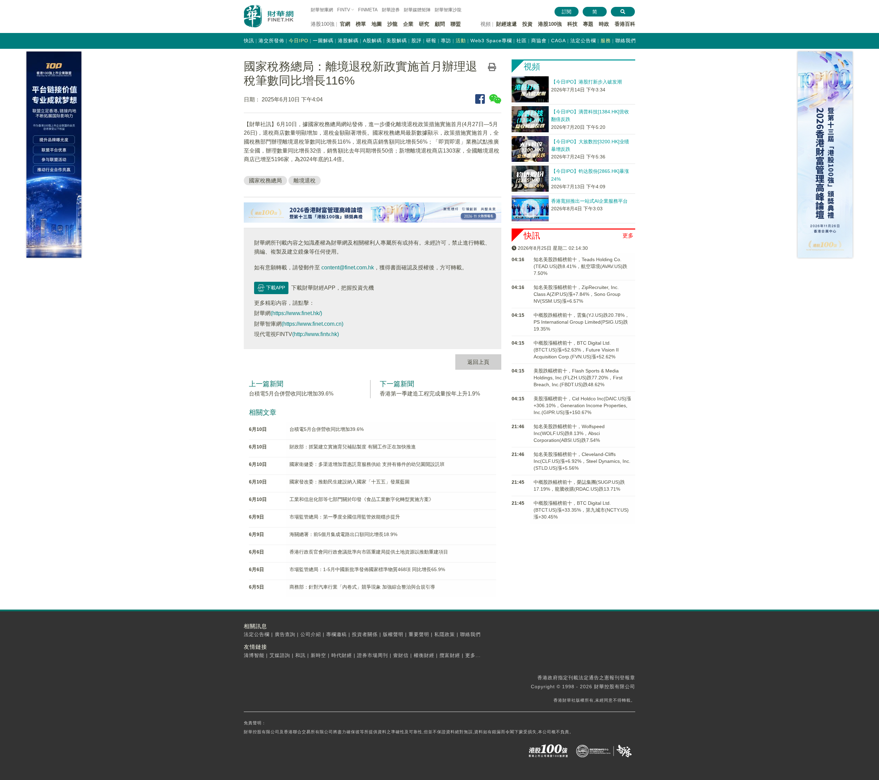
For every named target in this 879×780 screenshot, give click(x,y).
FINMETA (368, 9)
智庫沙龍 (448, 9)
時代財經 (341, 655)
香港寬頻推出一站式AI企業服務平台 (589, 201)
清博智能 (254, 655)
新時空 (318, 655)
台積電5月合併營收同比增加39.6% (291, 394)
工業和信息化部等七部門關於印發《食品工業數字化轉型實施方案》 (361, 499)
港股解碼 (348, 40)
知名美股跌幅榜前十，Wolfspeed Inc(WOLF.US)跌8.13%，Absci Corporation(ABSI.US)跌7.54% (569, 433)
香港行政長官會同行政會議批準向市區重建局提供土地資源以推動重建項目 (368, 552)
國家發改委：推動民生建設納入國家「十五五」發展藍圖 (349, 481)
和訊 (300, 655)
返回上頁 (478, 362)
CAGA (558, 40)
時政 (604, 24)
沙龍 (392, 24)
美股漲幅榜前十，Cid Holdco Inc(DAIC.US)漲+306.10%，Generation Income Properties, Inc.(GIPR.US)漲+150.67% (582, 405)
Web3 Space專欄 (491, 40)
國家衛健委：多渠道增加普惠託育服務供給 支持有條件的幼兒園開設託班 (367, 464)
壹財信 (401, 655)
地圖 (377, 24)
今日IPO (298, 40)
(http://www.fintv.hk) (315, 334)
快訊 (249, 40)
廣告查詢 (285, 634)
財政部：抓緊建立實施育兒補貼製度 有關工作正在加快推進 (352, 446)
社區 (521, 40)
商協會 (539, 40)
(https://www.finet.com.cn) (312, 324)
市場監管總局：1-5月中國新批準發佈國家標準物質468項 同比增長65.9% (367, 569)
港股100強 (550, 24)
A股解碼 (372, 40)
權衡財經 (424, 655)
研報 (431, 40)
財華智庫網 (322, 9)
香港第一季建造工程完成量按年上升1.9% (430, 394)
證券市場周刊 (372, 655)
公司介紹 (310, 634)
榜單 (361, 24)
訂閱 (566, 11)
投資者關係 (365, 634)
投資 (527, 24)
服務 (606, 40)
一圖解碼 (323, 40)
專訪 (446, 40)
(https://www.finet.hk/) (296, 313)
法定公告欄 (583, 40)
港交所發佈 (271, 40)
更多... (473, 655)
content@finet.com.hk (347, 267)
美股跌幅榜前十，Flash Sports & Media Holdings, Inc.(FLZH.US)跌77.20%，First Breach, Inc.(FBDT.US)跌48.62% (578, 377)
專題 (588, 24)
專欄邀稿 (336, 634)
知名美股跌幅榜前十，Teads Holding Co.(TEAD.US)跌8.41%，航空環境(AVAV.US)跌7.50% (580, 266)
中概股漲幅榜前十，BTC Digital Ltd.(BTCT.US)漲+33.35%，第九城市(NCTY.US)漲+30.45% (581, 510)
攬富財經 (450, 655)
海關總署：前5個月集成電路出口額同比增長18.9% (343, 534)
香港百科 (625, 24)
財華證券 (391, 9)
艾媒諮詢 (280, 655)
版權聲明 (393, 634)
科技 (572, 24)
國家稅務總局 (265, 180)
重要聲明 (419, 634)
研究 (424, 24)
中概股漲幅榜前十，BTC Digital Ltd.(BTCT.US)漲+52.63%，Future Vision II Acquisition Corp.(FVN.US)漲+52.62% (576, 349)
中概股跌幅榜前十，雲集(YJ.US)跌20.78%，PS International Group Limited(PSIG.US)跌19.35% (581, 322)
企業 (408, 24)
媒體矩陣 (417, 9)
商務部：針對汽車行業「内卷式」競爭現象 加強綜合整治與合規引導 (362, 587)
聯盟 (455, 24)
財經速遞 (506, 24)
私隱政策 (444, 634)
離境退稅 (305, 180)
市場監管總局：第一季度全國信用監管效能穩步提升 (344, 517)
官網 (345, 24)
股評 (416, 40)
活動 (461, 40)
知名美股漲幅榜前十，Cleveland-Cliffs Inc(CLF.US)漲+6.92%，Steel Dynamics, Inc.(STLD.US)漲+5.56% (582, 461)
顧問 (440, 24)
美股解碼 (396, 40)
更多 (628, 235)
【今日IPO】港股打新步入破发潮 (586, 82)
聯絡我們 (625, 40)
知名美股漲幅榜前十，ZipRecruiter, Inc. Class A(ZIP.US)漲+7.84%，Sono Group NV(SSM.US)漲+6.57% (577, 294)
